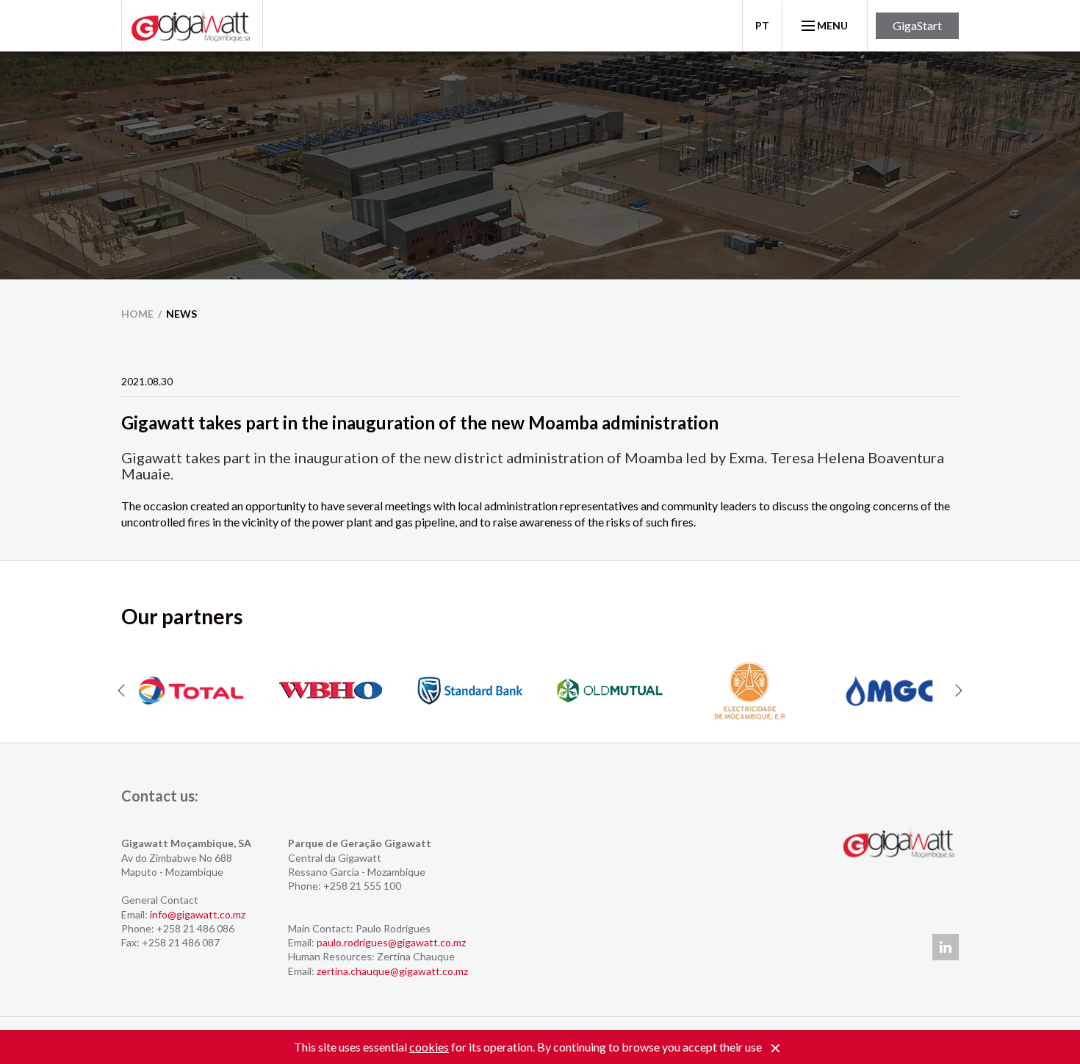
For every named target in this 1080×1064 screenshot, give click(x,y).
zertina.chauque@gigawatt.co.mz (392, 971)
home (137, 313)
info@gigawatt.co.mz (197, 914)
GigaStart (917, 25)
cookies (429, 1047)
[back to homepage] (192, 25)
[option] (191, 690)
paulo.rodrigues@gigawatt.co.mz (391, 942)
